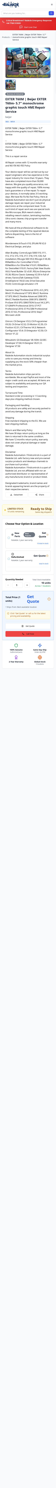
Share (41, 494)
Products (6, 37)
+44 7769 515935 (13, 23)
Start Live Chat (30, 27)
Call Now (30, 634)
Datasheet (18, 494)
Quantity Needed (14, 579)
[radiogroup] (28, 550)
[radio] (9, 538)
